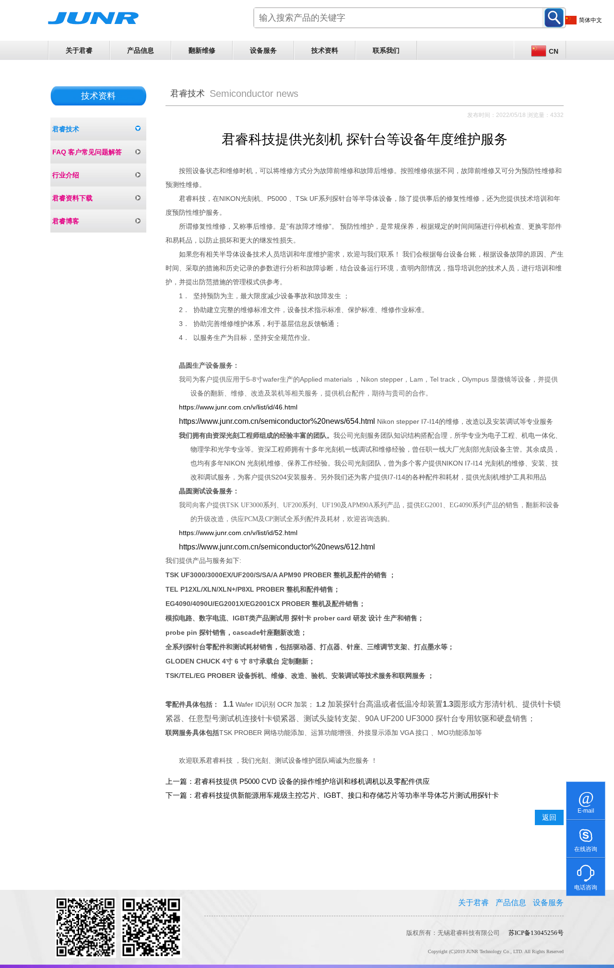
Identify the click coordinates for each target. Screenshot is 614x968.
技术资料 (324, 50)
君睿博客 (65, 221)
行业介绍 (65, 175)
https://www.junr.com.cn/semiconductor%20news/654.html (277, 421)
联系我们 (386, 50)
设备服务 (263, 50)
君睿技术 (65, 129)
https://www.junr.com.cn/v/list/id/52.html (238, 532)
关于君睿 (79, 50)
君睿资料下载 (72, 198)
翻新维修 (202, 50)
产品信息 (140, 50)
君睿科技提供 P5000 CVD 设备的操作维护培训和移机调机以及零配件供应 (312, 781)
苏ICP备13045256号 (536, 932)
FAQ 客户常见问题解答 (87, 152)
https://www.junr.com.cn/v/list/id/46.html (238, 407)
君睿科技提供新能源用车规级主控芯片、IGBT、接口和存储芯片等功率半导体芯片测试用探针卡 (346, 795)
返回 (549, 817)
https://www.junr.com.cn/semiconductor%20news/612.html (277, 547)
